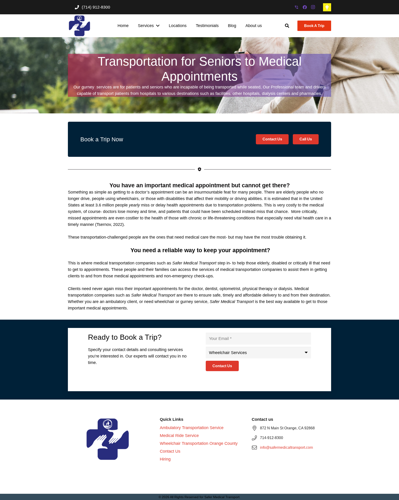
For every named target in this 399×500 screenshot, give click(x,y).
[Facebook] (305, 7)
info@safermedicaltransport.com (286, 447)
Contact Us (170, 451)
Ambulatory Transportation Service (192, 427)
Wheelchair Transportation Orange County (199, 443)
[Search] (287, 25)
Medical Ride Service (179, 435)
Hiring (165, 459)
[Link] (327, 7)
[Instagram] (313, 7)
